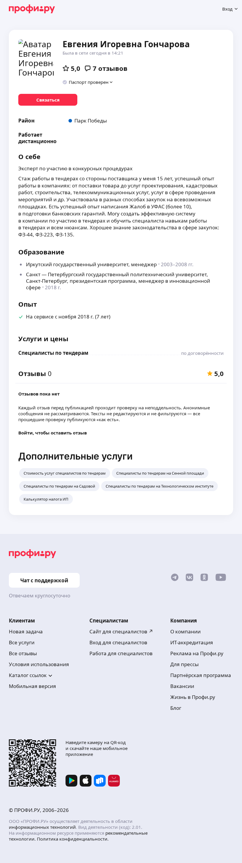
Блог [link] (175, 708)
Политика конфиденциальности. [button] (73, 839)
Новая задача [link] (26, 631)
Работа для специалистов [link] (121, 653)
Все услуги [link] (22, 642)
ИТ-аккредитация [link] (191, 642)
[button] (87, 82)
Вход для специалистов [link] (118, 642)
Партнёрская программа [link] (200, 675)
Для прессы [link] (184, 664)
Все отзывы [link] (23, 653)
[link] (47, 100)
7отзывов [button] (110, 68)
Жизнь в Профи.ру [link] (192, 697)
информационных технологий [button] (42, 827)
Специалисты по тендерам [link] (53, 352)
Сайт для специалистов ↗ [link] (121, 631)
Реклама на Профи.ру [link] (196, 653)
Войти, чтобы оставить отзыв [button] (52, 433)
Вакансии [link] (182, 686)
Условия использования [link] (39, 664)
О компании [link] (185, 631)
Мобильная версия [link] (32, 686)
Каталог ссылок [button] (28, 675)
